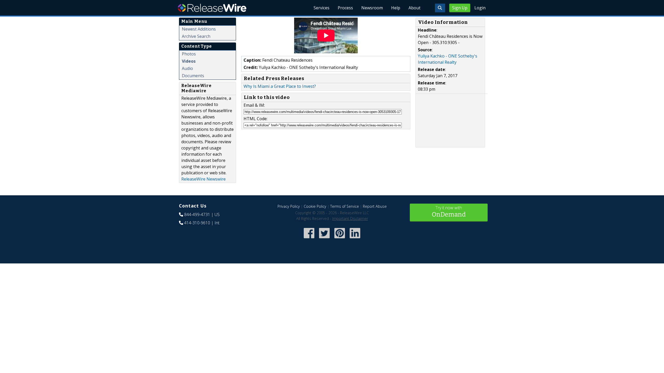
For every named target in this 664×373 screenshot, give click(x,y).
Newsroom (372, 8)
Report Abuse (375, 206)
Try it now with (449, 211)
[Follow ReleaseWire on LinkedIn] (355, 238)
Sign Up (459, 8)
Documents (193, 75)
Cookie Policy (315, 206)
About (414, 8)
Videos (189, 61)
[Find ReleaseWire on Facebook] (309, 238)
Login (480, 8)
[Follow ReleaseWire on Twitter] (324, 238)
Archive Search (196, 36)
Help (395, 8)
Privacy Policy (289, 206)
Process (345, 8)
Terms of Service (344, 206)
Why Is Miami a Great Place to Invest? (280, 86)
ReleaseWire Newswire (203, 179)
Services (321, 8)
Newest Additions (199, 29)
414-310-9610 (197, 223)
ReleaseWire (212, 8)
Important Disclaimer (350, 218)
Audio (187, 68)
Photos (189, 54)
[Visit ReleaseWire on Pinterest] (340, 238)
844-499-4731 (197, 214)
